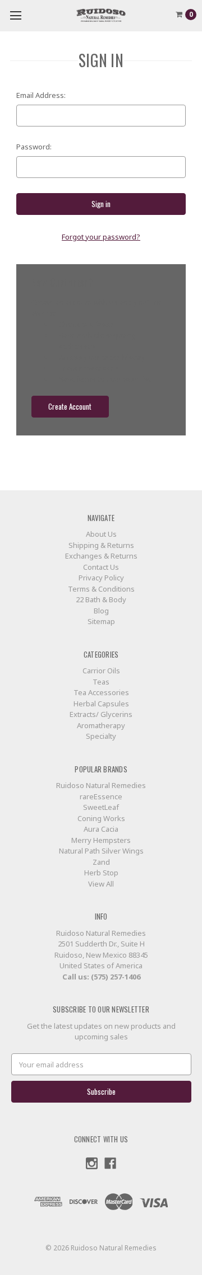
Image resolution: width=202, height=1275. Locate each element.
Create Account (69, 406)
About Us (101, 534)
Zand (101, 862)
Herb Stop (101, 873)
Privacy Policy (101, 578)
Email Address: (41, 95)
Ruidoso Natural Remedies (101, 785)
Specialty (101, 736)
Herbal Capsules (101, 704)
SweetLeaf (101, 807)
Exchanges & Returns (101, 556)
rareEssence (101, 796)
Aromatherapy (101, 725)
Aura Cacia (101, 829)
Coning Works (101, 818)
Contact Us (101, 567)
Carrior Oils (101, 670)
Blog (101, 611)
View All (101, 884)
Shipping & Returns (101, 545)
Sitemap (101, 621)
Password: (34, 147)
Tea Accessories (101, 692)
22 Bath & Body (101, 599)
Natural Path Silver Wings (101, 851)
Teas (101, 682)
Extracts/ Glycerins (101, 714)
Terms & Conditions (101, 589)
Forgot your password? (101, 237)
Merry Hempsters (101, 840)
